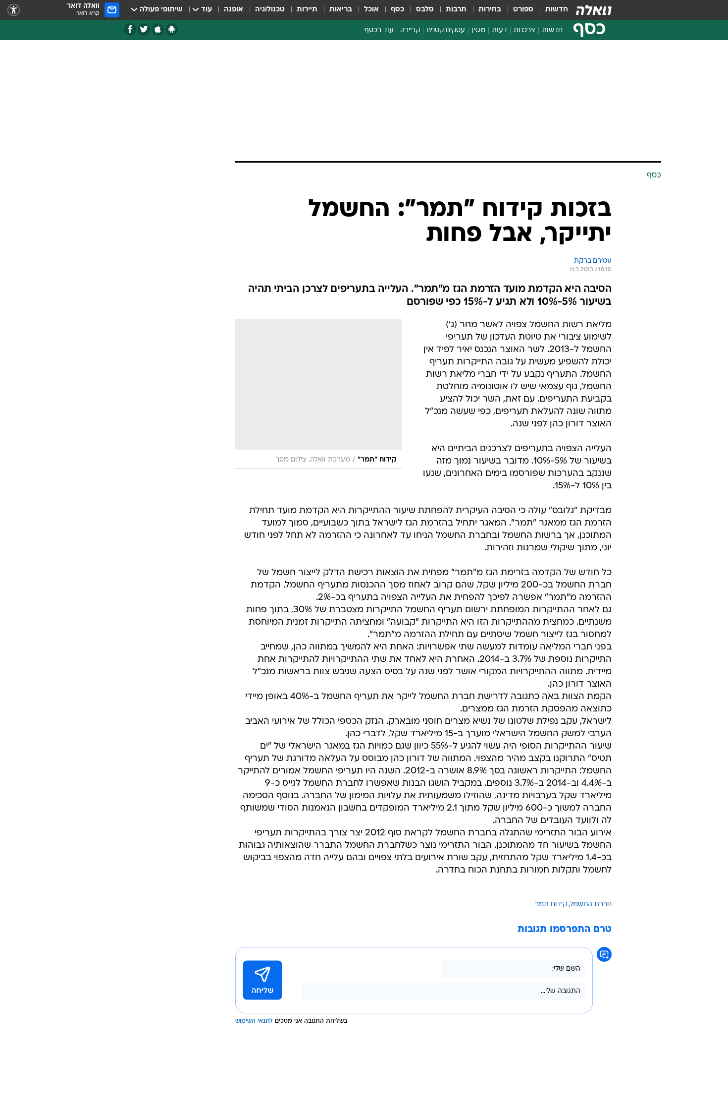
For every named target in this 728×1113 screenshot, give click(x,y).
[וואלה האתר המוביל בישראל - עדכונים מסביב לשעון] (594, 10)
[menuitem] (550, 9)
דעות (499, 30)
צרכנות (524, 30)
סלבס (425, 9)
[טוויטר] (144, 29)
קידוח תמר (551, 904)
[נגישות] (13, 10)
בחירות (489, 9)
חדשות (556, 9)
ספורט (523, 9)
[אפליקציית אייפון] (158, 29)
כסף (397, 9)
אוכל (371, 9)
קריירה (410, 30)
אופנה (233, 9)
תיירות (307, 9)
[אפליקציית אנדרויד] (171, 29)
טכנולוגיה (270, 9)
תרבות (456, 9)
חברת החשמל (591, 904)
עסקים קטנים (445, 30)
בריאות (340, 9)
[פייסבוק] (130, 29)
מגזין (478, 30)
